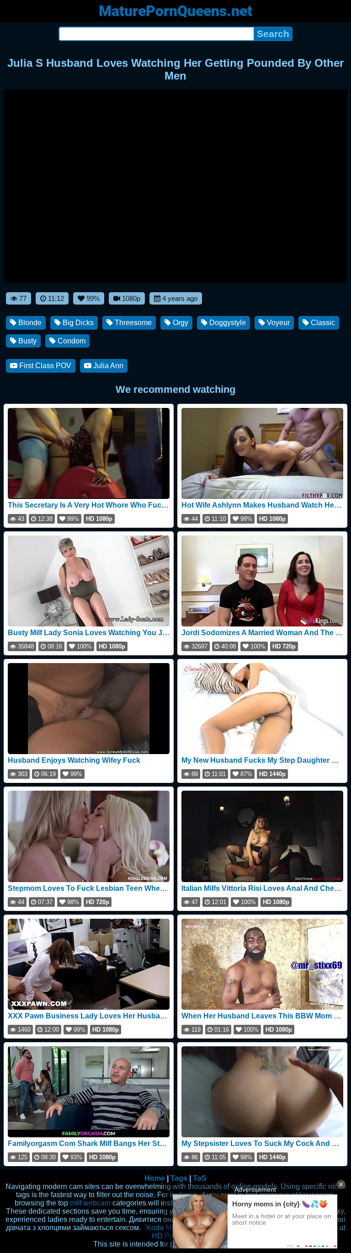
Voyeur (277, 323)
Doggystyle (226, 323)
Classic (322, 323)
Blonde (29, 323)
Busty (26, 341)
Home (154, 1178)
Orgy (179, 323)
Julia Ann (107, 365)
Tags (178, 1178)
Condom (70, 341)
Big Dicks (77, 323)
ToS (200, 1178)
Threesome (132, 323)
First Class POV (44, 365)
